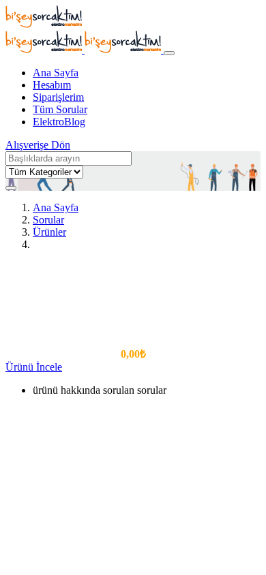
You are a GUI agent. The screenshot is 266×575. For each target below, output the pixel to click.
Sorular (48, 220)
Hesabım (52, 85)
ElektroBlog (59, 121)
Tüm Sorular (60, 109)
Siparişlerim (58, 97)
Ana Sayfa (55, 72)
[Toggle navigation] (169, 53)
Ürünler (49, 232)
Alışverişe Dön (37, 145)
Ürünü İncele (33, 367)
